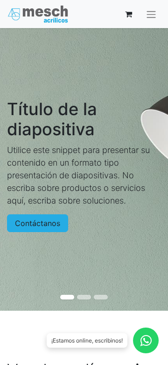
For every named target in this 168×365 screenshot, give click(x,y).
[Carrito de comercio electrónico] (128, 14)
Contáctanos (37, 223)
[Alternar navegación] (151, 14)
